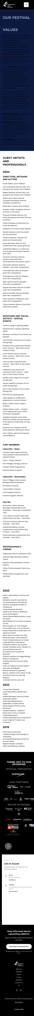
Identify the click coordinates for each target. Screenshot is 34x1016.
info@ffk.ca (12, 880)
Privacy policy (19, 1002)
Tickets (18, 977)
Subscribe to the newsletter (19, 946)
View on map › (13, 891)
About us (19, 969)
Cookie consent (18, 1009)
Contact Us (19, 983)
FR (19, 985)
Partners (19, 980)
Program (19, 972)
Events (19, 974)
